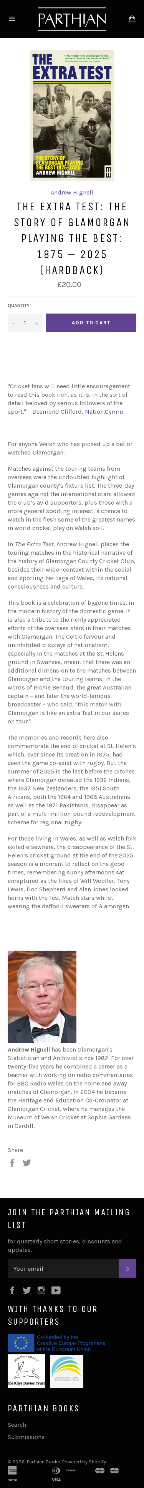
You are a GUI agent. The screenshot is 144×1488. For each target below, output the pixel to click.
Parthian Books (43, 1462)
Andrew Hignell (72, 192)
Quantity (19, 305)
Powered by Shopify (84, 1462)
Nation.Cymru (104, 411)
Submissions (26, 1437)
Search (17, 1424)
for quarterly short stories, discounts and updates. (65, 1245)
